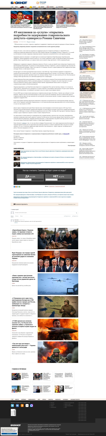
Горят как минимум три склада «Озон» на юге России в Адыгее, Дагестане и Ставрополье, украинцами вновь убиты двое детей (42, 192)
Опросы (44, 399)
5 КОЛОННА (51, 6)
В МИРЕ (13, 283)
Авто (39, 399)
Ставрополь (51, 186)
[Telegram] (18, 186)
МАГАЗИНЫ (60, 6)
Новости (17, 399)
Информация (53, 407)
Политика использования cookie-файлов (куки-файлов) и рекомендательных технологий (44, 424)
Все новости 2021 (82, 408)
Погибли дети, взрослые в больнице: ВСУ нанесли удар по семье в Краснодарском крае (25, 376)
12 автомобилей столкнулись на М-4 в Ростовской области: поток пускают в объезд (69, 375)
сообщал (24, 123)
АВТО (26, 6)
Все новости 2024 (82, 404)
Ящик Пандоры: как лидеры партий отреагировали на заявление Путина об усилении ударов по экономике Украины (87, 56)
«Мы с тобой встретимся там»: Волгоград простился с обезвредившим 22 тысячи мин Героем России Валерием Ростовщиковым (47, 377)
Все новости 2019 (82, 411)
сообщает (54, 52)
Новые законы (40, 8)
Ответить (16, 222)
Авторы (52, 405)
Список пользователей (69, 402)
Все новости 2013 (82, 420)
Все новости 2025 (82, 402)
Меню (16, 6)
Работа (34, 6)
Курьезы (68, 8)
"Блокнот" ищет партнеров (71, 434)
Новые (12, 216)
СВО (12, 8)
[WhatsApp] (19, 186)
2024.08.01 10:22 (21, 219)
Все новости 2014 (82, 418)
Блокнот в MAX (32, 8)
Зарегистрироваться (69, 405)
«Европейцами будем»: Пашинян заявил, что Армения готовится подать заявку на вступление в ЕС (86, 41)
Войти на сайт (68, 404)
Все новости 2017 (82, 414)
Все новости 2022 (82, 407)
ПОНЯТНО (9, 433)
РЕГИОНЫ (16, 41)
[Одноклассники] (16, 186)
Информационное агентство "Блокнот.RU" (86, 434)
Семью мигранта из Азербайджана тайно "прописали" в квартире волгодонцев (25, 388)
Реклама (52, 402)
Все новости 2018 (82, 413)
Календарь (65, 399)
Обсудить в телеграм (31, 41)
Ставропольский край (60, 186)
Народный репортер (75, 399)
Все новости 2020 (82, 410)
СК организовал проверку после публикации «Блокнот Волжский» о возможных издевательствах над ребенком (47, 388)
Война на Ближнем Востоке (21, 8)
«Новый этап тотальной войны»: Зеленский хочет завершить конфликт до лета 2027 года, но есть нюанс (87, 131)
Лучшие (16, 216)
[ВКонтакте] (14, 186)
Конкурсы (50, 399)
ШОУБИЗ (42, 6)
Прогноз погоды (49, 8)
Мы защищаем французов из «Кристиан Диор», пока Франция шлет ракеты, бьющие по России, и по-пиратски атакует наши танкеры (44, 194)
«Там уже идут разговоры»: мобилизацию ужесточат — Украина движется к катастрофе (87, 117)
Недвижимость (31, 399)
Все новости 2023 (82, 405)
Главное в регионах (19, 369)
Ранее (21, 216)
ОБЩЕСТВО (14, 236)
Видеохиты (57, 399)
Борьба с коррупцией (59, 8)
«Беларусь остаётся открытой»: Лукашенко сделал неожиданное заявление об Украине (87, 144)
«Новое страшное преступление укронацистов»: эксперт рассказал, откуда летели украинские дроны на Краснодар (86, 77)
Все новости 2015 (82, 417)
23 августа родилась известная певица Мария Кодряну (69, 387)
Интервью (23, 399)
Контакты (52, 404)
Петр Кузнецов (71, 145)
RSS (66, 407)
